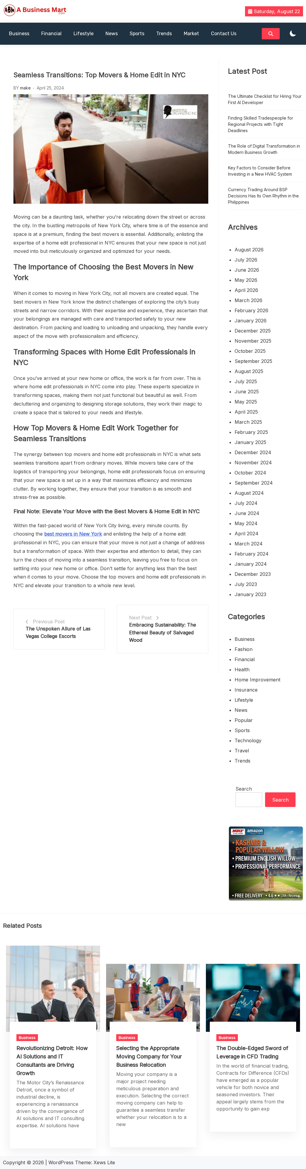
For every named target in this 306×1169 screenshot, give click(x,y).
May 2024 (246, 523)
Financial (51, 33)
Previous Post (49, 621)
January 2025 (250, 442)
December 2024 (253, 452)
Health (242, 669)
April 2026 (246, 290)
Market (191, 33)
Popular (244, 720)
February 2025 (251, 432)
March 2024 (249, 544)
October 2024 (250, 473)
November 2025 (253, 341)
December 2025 (253, 331)
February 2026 (251, 310)
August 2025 (249, 371)
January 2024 (251, 564)
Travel (242, 751)
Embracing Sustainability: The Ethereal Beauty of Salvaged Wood (162, 632)
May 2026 (246, 280)
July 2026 (246, 260)
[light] (293, 33)
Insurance (246, 690)
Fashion (244, 649)
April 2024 (246, 533)
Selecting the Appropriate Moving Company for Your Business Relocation (149, 1056)
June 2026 (247, 270)
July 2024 (246, 503)
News (111, 33)
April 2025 (246, 412)
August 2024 (249, 493)
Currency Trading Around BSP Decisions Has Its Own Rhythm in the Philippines (263, 196)
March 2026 (248, 300)
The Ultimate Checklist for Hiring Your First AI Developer (265, 99)
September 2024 (254, 483)
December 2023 (253, 574)
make (25, 87)
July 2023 (246, 584)
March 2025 (248, 422)
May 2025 (246, 402)
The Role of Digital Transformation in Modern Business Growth (264, 149)
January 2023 (250, 594)
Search (243, 789)
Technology (248, 740)
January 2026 (251, 321)
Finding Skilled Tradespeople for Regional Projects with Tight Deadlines (260, 124)
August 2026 (249, 250)
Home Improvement (257, 680)
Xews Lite (104, 1162)
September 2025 (253, 361)
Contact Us (223, 33)
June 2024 (247, 513)
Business (19, 33)
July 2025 (246, 381)
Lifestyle (84, 33)
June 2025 (247, 392)
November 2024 (253, 463)
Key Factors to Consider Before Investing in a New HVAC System (260, 171)
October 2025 (250, 351)
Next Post (140, 618)
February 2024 (252, 554)
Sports (137, 33)
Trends (164, 33)
